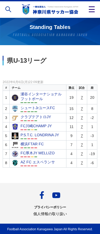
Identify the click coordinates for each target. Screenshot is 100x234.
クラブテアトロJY (36, 117)
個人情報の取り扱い (50, 214)
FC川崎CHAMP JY (36, 126)
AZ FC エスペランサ (38, 162)
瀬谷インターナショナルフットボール (41, 96)
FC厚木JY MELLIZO (38, 153)
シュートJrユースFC (38, 108)
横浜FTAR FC (32, 144)
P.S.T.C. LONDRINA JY (40, 135)
